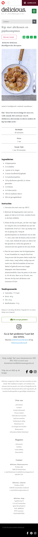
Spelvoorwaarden (19, 418)
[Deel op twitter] (31, 37)
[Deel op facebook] (27, 37)
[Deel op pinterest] (24, 37)
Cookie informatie (19, 410)
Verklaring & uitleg (19, 421)
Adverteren (19, 405)
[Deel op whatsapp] (35, 37)
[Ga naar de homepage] (14, 9)
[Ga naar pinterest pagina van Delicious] (30, 371)
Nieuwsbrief (19, 452)
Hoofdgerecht (7, 45)
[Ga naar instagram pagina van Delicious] (34, 371)
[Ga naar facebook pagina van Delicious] (26, 371)
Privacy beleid (19, 413)
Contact (19, 407)
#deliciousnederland (18, 343)
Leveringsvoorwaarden (19, 426)
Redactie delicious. (9, 42)
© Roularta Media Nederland (19, 432)
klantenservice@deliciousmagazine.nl (19, 363)
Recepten (17, 45)
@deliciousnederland (20, 340)
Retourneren (19, 429)
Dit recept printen (20, 319)
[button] (30, 3)
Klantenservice (19, 424)
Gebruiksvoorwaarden (19, 416)
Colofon (19, 447)
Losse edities (19, 450)
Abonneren (19, 444)
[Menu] (34, 11)
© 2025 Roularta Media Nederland (13, 527)
